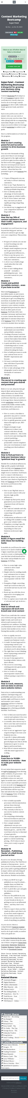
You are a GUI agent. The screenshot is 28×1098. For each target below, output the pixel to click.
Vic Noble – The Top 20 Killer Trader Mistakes (9, 1028)
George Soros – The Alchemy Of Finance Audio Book (9, 1031)
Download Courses (15, 949)
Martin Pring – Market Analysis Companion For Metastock (7, 999)
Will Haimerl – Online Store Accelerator (10, 1001)
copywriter (20, 676)
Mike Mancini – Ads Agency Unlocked (9, 987)
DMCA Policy (11, 1086)
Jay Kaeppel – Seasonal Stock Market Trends (9, 1019)
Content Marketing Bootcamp (14, 938)
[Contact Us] (24, 551)
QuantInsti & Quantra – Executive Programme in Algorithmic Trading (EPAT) (10, 1066)
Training (23, 74)
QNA (25, 1086)
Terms (5, 1088)
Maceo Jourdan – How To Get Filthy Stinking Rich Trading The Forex (10, 1063)
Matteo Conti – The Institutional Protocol (9, 1056)
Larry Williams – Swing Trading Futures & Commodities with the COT (10, 1059)
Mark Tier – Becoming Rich (10, 1017)
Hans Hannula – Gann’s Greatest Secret (9, 1054)
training (10, 98)
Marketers (14, 74)
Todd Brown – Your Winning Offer (9, 996)
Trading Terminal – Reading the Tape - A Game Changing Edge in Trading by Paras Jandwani (9, 1052)
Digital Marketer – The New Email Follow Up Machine (9, 982)
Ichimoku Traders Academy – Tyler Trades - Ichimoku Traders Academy (10, 1033)
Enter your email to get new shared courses (14, 1078)
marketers (14, 219)
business (10, 89)
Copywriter (19, 72)
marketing (14, 91)
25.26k (21, 32)
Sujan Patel (14, 23)
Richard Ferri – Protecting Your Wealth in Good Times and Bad (9, 1024)
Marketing (5, 74)
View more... (5, 1040)
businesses (13, 292)
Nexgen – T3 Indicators (6, 1047)
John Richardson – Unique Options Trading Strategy (10, 1049)
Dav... (10, 27)
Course (23, 76)
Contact (18, 1088)
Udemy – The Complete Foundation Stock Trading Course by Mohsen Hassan (10, 1021)
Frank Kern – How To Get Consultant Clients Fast (9, 994)
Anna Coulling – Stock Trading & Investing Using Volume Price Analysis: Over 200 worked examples (10, 1037)
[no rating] (9, 32)
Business (7, 76)
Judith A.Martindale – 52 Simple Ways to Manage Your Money (10, 985)
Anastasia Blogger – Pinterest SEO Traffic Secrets (9, 980)
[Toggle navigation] (25, 2)
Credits (11, 1088)
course (18, 162)
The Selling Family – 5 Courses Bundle (10, 992)
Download (18, 61)
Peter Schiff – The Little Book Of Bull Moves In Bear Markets (9, 1026)
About (3, 1086)
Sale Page (14, 34)
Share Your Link (14, 66)
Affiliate (19, 1086)
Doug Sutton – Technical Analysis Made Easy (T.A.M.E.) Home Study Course (10, 1035)
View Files (10, 61)
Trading (15, 76)
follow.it (18, 1082)
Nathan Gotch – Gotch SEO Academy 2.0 (10, 989)
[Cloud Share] (2, 2)
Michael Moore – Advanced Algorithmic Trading (9, 1061)
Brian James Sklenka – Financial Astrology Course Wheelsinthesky (10, 1045)
